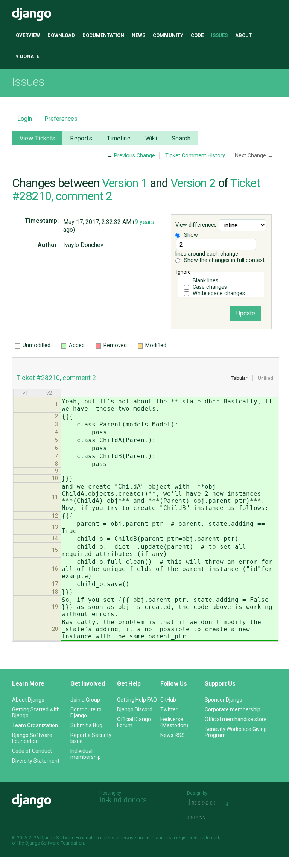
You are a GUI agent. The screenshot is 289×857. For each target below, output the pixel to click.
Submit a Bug (86, 725)
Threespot (204, 803)
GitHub (168, 700)
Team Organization (35, 725)
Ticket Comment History (195, 155)
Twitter (169, 709)
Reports (81, 138)
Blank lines (205, 280)
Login (24, 118)
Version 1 (124, 183)
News (138, 35)
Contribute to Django (86, 712)
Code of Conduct (32, 751)
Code (197, 35)
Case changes (210, 287)
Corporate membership (232, 709)
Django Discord (134, 709)
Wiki (151, 138)
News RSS (172, 735)
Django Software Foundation (32, 738)
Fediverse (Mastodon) (174, 722)
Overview (28, 35)
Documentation (103, 35)
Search (181, 138)
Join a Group (85, 700)
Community (168, 35)
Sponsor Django (223, 700)
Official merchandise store (236, 719)
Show (190, 235)
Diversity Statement (35, 761)
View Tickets (38, 138)
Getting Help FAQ (137, 700)
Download (61, 35)
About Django (28, 700)
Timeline (119, 138)
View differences (196, 225)
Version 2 (193, 183)
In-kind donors (123, 799)
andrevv (204, 817)
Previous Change (134, 155)
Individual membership (85, 754)
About (243, 35)
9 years (144, 221)
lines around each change (206, 254)
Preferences (61, 118)
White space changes (219, 293)
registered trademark (198, 837)
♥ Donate (27, 56)
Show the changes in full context (224, 260)
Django (31, 14)
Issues (219, 35)
